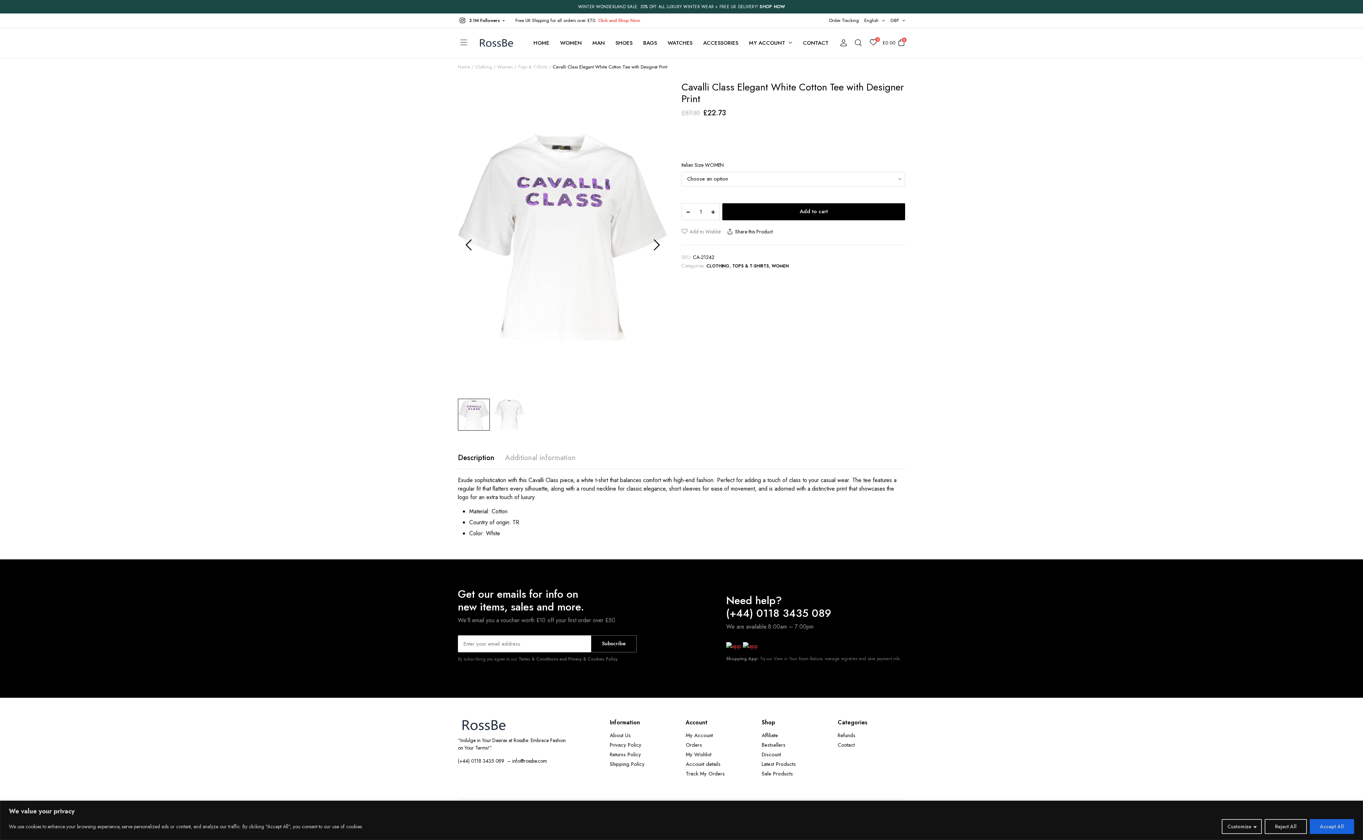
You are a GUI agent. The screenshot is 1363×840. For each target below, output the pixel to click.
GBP (894, 20)
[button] (481, 20)
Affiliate (770, 735)
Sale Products (777, 774)
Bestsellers (773, 745)
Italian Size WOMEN (703, 164)
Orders (694, 745)
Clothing (483, 66)
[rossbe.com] (497, 43)
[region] (681, 820)
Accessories (720, 43)
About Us (620, 735)
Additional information (540, 458)
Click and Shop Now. (619, 20)
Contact (816, 43)
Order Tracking (844, 20)
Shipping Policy (627, 764)
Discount (771, 754)
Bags (650, 43)
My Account (699, 735)
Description (476, 458)
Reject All (1286, 826)
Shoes (624, 43)
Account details (703, 764)
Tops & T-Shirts (532, 66)
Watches (680, 43)
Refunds (846, 735)
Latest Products (779, 764)
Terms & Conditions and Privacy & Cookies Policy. (568, 659)
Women (571, 43)
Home (541, 43)
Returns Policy (625, 754)
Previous (468, 244)
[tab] (476, 458)
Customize (1239, 826)
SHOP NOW (772, 7)
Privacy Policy (625, 745)
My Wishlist (698, 754)
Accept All (1332, 826)
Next (656, 244)
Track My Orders (705, 774)
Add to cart (814, 211)
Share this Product (753, 231)
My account (767, 43)
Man (598, 43)
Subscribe (614, 643)
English (871, 20)
